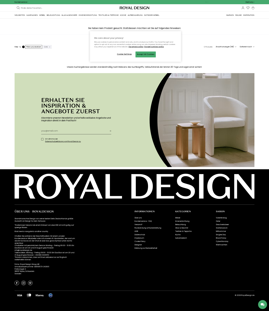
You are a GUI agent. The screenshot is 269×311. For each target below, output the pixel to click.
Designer (138, 245)
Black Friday (221, 238)
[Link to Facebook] (17, 283)
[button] (249, 2)
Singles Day (221, 234)
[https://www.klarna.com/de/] (40, 295)
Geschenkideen (222, 224)
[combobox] (249, 2)
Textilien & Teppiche (183, 231)
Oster (218, 221)
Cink (46, 47)
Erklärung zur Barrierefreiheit (145, 248)
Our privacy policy (135, 47)
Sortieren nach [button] (246, 47)
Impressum (139, 238)
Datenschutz (139, 234)
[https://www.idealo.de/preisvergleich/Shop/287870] (50, 295)
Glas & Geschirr (181, 228)
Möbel (177, 218)
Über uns (138, 218)
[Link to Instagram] (23, 283)
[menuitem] (20, 15)
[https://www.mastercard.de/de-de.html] (29, 295)
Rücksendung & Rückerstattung (147, 228)
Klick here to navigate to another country (31, 231)
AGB (136, 231)
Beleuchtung (180, 224)
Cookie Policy (139, 241)
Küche (177, 234)
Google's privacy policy (154, 47)
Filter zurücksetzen (33, 47)
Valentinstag (221, 218)
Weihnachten (221, 245)
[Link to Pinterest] (30, 283)
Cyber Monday (222, 241)
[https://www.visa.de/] (19, 295)
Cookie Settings (124, 54)
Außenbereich (181, 238)
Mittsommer (221, 231)
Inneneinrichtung (182, 221)
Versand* (138, 224)
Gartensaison (221, 228)
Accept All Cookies (145, 54)
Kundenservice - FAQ (143, 221)
